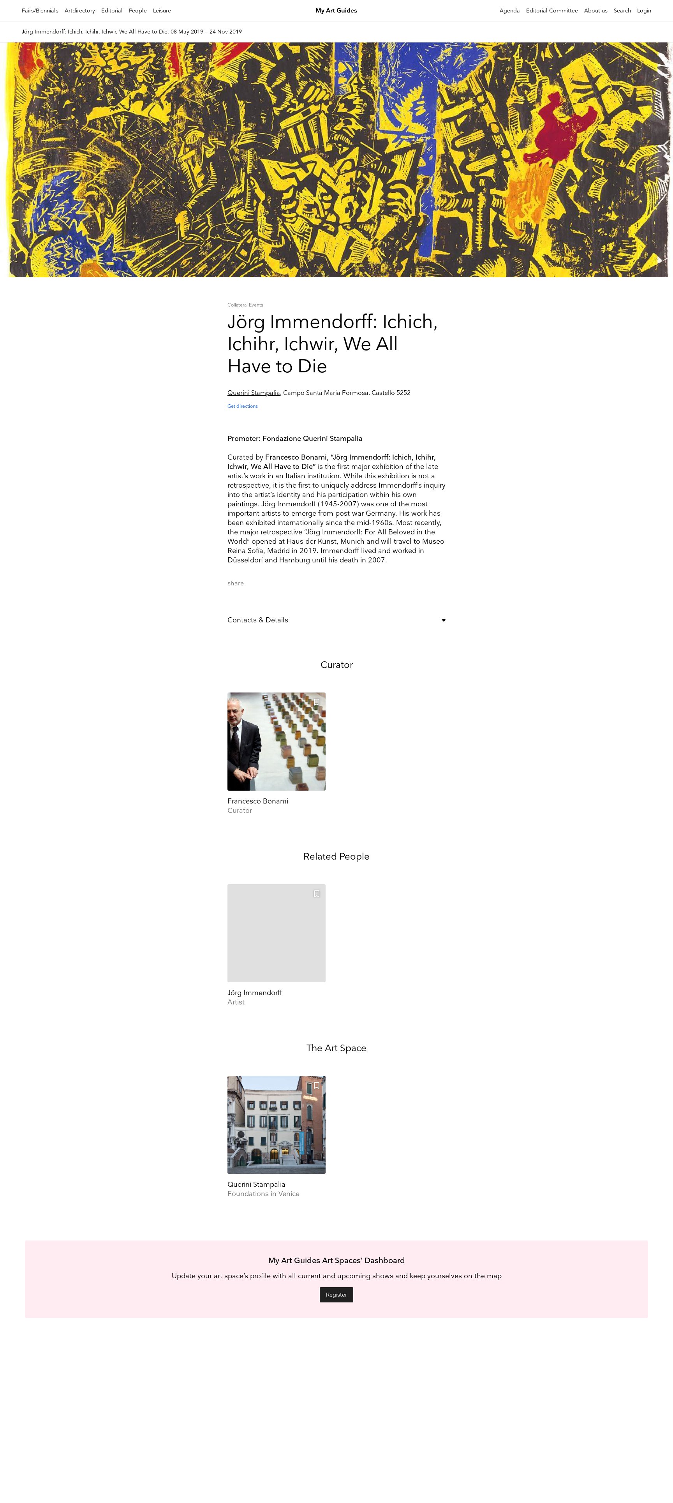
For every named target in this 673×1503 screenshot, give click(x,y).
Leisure (162, 10)
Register (336, 1295)
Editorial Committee (552, 10)
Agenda (510, 10)
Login (644, 10)
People (138, 10)
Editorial (112, 10)
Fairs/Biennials (40, 10)
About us (596, 10)
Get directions (242, 406)
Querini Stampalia (253, 393)
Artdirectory (80, 10)
